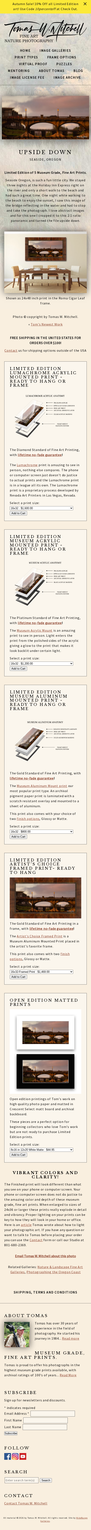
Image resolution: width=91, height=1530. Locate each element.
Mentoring (19, 71)
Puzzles (64, 64)
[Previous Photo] (1, 117)
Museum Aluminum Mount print (42, 786)
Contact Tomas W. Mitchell (25, 1503)
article (26, 1225)
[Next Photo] (90, 117)
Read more (70, 1338)
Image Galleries (55, 50)
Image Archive (67, 77)
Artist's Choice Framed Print (39, 936)
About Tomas (52, 71)
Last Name (13, 1427)
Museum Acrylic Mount (34, 630)
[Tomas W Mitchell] (45, 40)
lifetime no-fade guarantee (40, 455)
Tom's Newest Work (47, 324)
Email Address (16, 1413)
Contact (11, 350)
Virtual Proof (33, 64)
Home (25, 50)
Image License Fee (27, 77)
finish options (28, 819)
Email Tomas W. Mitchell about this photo (45, 1256)
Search (45, 1480)
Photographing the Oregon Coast (53, 1272)
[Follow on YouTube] (22, 1457)
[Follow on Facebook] (7, 1457)
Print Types (26, 57)
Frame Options (61, 57)
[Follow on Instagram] (15, 1457)
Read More (68, 1375)
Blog (78, 71)
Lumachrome (27, 465)
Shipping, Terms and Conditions (45, 1292)
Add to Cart (18, 513)
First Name (13, 1420)
